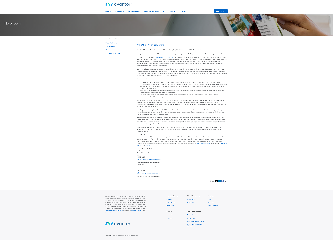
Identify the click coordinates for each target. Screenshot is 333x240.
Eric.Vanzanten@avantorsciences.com (149, 159)
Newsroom (12, 23)
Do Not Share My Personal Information (194, 225)
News (164, 11)
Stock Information (213, 205)
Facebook (148, 145)
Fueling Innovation (134, 11)
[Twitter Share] (216, 181)
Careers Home (170, 215)
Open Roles (169, 218)
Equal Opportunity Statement (195, 221)
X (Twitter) (139, 210)
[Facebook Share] (222, 181)
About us (108, 11)
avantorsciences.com (203, 143)
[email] (225, 181)
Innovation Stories (112, 53)
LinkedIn (222, 143)
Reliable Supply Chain (151, 11)
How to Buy (190, 202)
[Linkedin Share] (219, 181)
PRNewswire (159, 57)
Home (105, 38)
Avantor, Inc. (169, 57)
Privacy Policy (191, 218)
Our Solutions (119, 11)
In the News (110, 46)
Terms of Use (191, 215)
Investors (182, 11)
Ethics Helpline (170, 205)
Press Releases (120, 38)
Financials (211, 202)
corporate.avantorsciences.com (114, 210)
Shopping (169, 199)
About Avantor (191, 199)
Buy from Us (220, 11)
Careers (172, 11)
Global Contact (170, 202)
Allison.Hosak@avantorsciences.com (148, 173)
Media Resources (112, 50)
